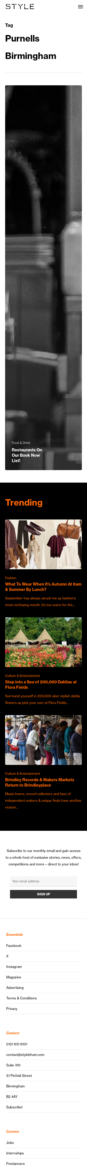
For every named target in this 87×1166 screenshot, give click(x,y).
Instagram (14, 967)
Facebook (13, 946)
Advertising (15, 988)
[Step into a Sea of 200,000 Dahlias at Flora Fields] (43, 661)
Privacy (11, 1009)
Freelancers (15, 1164)
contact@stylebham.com (25, 1055)
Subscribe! (14, 1107)
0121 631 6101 (16, 1044)
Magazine (13, 977)
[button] (80, 6)
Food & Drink (21, 443)
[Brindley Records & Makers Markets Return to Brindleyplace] (43, 763)
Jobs (10, 1143)
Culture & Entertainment (22, 676)
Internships (15, 1153)
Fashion (10, 578)
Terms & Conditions (21, 998)
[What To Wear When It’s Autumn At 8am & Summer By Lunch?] (43, 563)
